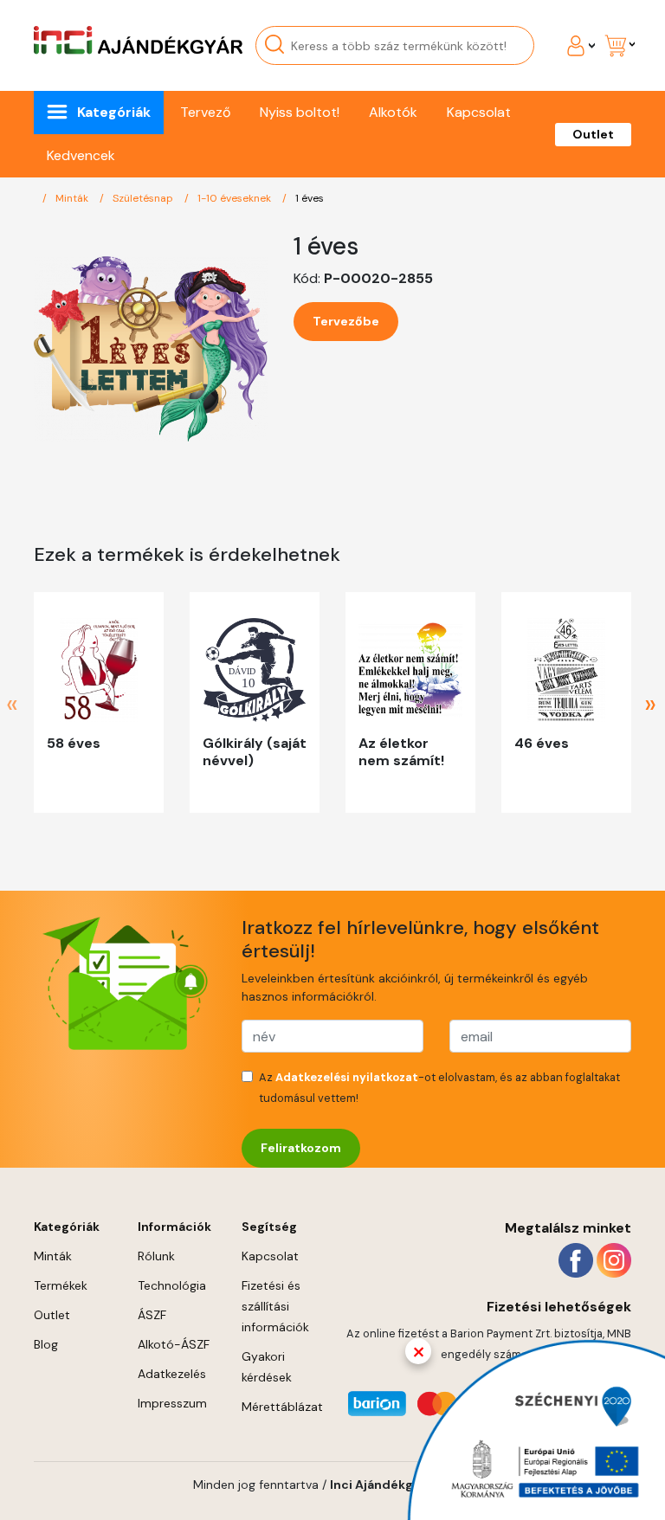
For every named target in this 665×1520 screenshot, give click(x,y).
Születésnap (144, 198)
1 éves (309, 198)
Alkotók (393, 112)
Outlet (593, 134)
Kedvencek (81, 155)
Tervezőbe (346, 321)
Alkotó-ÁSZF (174, 1344)
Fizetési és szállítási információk (275, 1306)
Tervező (205, 112)
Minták (73, 198)
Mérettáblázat (282, 1406)
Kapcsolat (479, 112)
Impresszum (172, 1403)
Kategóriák (114, 112)
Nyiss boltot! (299, 112)
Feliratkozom (301, 1148)
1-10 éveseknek (235, 198)
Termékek (60, 1285)
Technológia (172, 1285)
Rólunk (156, 1256)
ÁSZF (152, 1315)
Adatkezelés (172, 1374)
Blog (46, 1344)
